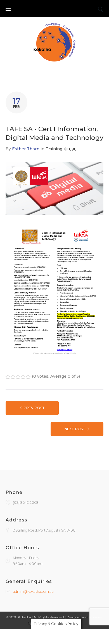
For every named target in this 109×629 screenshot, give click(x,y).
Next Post (75, 429)
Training (54, 148)
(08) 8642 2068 (25, 502)
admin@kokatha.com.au (33, 591)
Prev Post (34, 408)
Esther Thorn (25, 148)
